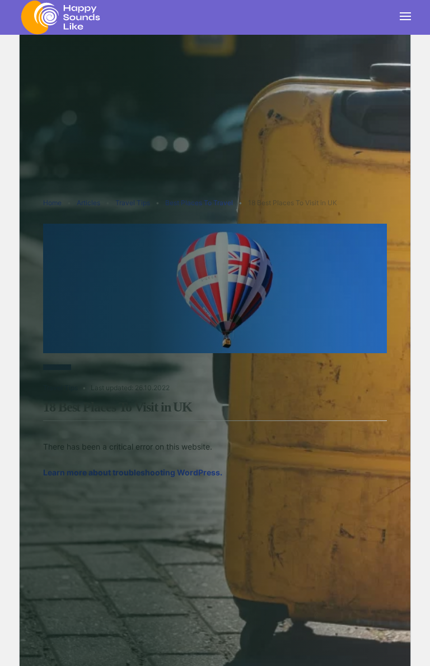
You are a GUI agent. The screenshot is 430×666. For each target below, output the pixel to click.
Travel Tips (132, 202)
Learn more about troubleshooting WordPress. (132, 472)
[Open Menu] (405, 17)
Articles (88, 202)
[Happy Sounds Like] (61, 16)
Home (52, 202)
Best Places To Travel (199, 202)
